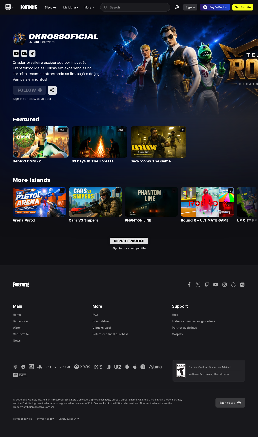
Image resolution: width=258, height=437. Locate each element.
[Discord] (24, 53)
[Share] (52, 90)
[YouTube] (16, 53)
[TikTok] (32, 53)
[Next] (247, 204)
